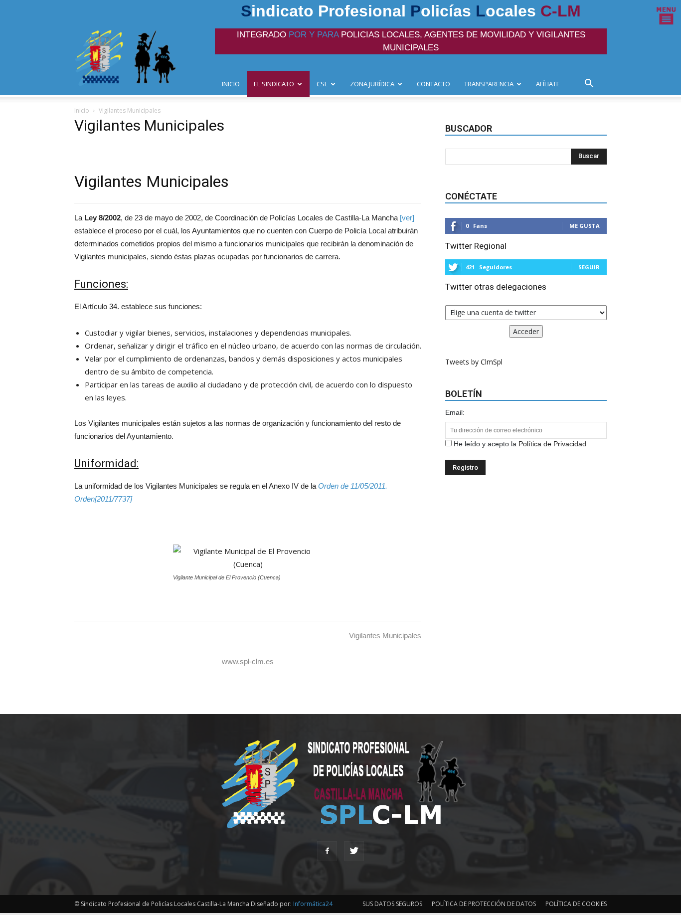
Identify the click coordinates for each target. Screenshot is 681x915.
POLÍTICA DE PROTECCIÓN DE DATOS (484, 904)
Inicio (81, 110)
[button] (592, 84)
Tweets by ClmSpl (474, 361)
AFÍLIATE (548, 83)
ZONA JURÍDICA (372, 83)
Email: (455, 412)
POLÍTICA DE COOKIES (576, 904)
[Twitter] (354, 851)
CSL (322, 83)
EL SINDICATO (274, 83)
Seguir (589, 267)
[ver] (407, 217)
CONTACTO (433, 83)
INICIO (231, 83)
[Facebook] (327, 851)
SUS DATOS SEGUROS (392, 904)
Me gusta (584, 225)
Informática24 (312, 904)
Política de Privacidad (552, 444)
